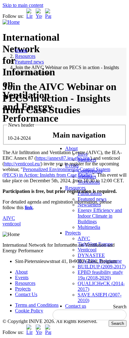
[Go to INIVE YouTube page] (39, 16)
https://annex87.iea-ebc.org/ (63, 158)
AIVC (84, 238)
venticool (12, 223)
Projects (73, 232)
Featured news (29, 61)
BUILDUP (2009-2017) (102, 266)
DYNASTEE (91, 255)
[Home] (11, 22)
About (71, 148)
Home (21, 50)
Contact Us (26, 294)
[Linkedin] (29, 16)
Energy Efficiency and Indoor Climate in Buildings (100, 216)
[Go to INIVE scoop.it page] (50, 16)
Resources (75, 187)
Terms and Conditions (37, 305)
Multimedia (89, 227)
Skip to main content (23, 5)
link (29, 207)
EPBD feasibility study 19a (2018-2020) (100, 275)
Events (21, 277)
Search (119, 306)
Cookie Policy (29, 310)
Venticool (87, 249)
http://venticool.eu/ (22, 163)
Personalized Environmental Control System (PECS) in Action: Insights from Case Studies (56, 172)
